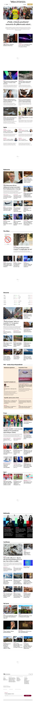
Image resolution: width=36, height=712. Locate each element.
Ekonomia (6, 292)
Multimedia (6, 549)
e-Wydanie (24, 4)
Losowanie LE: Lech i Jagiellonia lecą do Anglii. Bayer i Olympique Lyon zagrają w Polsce (18, 519)
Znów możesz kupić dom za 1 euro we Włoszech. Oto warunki (25, 652)
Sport (5, 508)
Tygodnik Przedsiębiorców (9, 395)
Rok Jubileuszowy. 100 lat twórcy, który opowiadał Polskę (25, 668)
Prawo (5, 426)
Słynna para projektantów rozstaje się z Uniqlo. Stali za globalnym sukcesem (10, 653)
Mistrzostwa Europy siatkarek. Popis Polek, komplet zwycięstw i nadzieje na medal (7, 519)
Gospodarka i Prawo (23, 381)
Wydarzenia (6, 169)
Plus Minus (6, 231)
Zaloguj (30, 4)
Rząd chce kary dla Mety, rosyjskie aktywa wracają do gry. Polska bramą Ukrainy (22, 566)
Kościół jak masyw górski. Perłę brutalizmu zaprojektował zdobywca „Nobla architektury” (7, 682)
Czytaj (8, 244)
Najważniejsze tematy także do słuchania (28, 518)
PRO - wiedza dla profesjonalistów (13, 378)
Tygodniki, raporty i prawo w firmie (11, 411)
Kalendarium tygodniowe (9, 381)
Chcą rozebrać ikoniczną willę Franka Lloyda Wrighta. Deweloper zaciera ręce (18, 681)
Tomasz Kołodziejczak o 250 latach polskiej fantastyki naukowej (8, 566)
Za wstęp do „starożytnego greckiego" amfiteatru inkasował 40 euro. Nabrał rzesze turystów (28, 682)
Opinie (5, 127)
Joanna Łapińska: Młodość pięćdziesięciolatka (8, 668)
